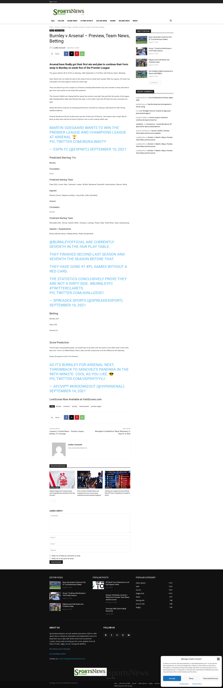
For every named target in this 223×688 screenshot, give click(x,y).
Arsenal (58, 406)
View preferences (210, 678)
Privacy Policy (197, 684)
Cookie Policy (184, 684)
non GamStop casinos (57, 654)
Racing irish (124, 21)
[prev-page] (50, 500)
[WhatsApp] (82, 53)
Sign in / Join (53, 1)
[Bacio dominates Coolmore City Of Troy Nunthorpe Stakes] (141, 40)
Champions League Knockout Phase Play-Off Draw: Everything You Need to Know (117, 493)
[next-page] (54, 500)
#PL (89, 266)
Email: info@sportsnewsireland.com (71, 659)
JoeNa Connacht (59, 48)
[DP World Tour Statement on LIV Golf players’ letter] (98, 585)
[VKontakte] (128, 635)
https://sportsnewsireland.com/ (77, 448)
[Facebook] (66, 53)
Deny (191, 678)
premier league (96, 406)
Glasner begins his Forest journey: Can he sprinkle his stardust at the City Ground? (62, 493)
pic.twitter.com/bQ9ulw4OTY (77, 141)
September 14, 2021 (67, 391)
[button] (218, 659)
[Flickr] (117, 635)
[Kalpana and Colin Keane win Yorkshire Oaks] (141, 63)
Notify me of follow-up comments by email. (66, 556)
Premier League (66, 27)
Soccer (61, 21)
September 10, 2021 (108, 149)
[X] (71, 53)
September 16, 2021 (67, 305)
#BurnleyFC (101, 283)
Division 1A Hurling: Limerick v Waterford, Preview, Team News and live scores (117, 597)
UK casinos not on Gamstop (59, 649)
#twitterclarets (66, 288)
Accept (172, 678)
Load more (154, 83)
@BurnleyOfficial (67, 242)
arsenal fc (66, 406)
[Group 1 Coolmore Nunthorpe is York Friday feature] (141, 51)
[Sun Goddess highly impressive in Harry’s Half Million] (141, 74)
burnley (74, 406)
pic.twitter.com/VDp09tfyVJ (77, 378)
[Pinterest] (77, 53)
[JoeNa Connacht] (50, 48)
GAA (53, 21)
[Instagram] (123, 635)
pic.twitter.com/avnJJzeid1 (76, 293)
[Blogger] (105, 635)
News (135, 21)
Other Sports (86, 21)
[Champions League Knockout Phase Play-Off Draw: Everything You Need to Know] (117, 480)
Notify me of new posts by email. (63, 558)
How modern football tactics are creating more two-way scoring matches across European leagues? (89, 493)
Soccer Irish (101, 21)
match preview (84, 406)
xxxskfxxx (139, 124)
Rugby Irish (72, 21)
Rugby (113, 21)
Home (51, 27)
